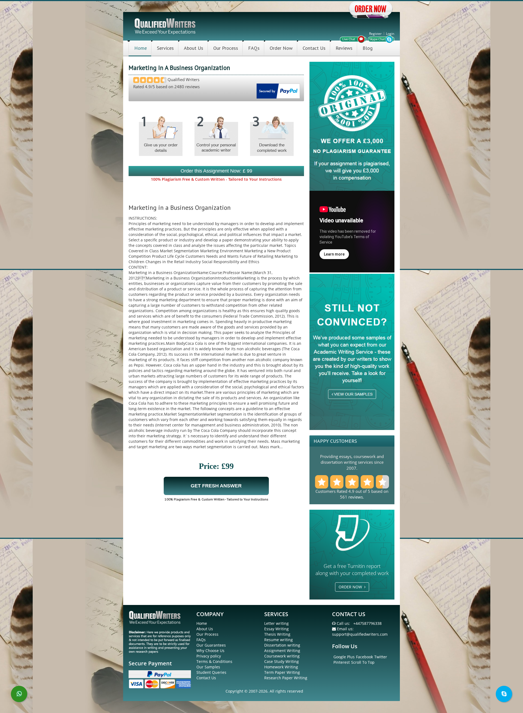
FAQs (254, 48)
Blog (368, 48)
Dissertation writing (282, 645)
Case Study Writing (281, 661)
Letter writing (276, 623)
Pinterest (341, 662)
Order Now (281, 48)
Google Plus (344, 656)
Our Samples (208, 666)
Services (165, 48)
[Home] (165, 25)
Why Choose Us (210, 650)
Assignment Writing (282, 650)
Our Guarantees (211, 645)
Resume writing (278, 639)
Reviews (344, 48)
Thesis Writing (277, 634)
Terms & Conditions (214, 661)
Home (140, 48)
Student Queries (211, 672)
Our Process (225, 48)
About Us (193, 48)
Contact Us (314, 48)
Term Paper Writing (282, 672)
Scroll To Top (363, 662)
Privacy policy (208, 656)
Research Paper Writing (285, 677)
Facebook (364, 656)
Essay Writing (276, 628)
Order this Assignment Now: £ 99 (216, 171)
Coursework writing (282, 656)
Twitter (380, 656)
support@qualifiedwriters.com (360, 634)
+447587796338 (367, 623)
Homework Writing (281, 666)
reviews (355, 497)
